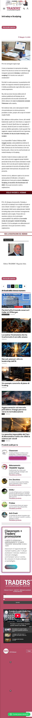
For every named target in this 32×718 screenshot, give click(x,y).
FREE (3, 414)
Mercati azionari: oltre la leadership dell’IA (12, 360)
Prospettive (4, 404)
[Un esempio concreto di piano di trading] (16, 374)
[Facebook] (8, 286)
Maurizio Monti (5, 314)
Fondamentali (5, 431)
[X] (12, 286)
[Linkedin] (20, 286)
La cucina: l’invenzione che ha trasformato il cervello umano (14, 336)
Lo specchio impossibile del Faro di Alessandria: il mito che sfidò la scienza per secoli (16, 436)
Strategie (4, 380)
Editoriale (4, 331)
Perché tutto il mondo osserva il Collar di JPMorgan (15, 311)
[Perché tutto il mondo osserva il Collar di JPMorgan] (16, 301)
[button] (19, 714)
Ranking (4, 356)
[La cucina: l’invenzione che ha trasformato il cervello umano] (16, 325)
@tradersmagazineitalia (17, 650)
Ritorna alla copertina (9, 27)
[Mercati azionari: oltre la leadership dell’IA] (16, 349)
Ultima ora (4, 307)
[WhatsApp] (16, 286)
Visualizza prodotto (18, 458)
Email (4, 594)
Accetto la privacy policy (11, 599)
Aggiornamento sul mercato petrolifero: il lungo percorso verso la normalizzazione (14, 409)
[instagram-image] (10, 662)
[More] (24, 286)
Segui (29, 651)
